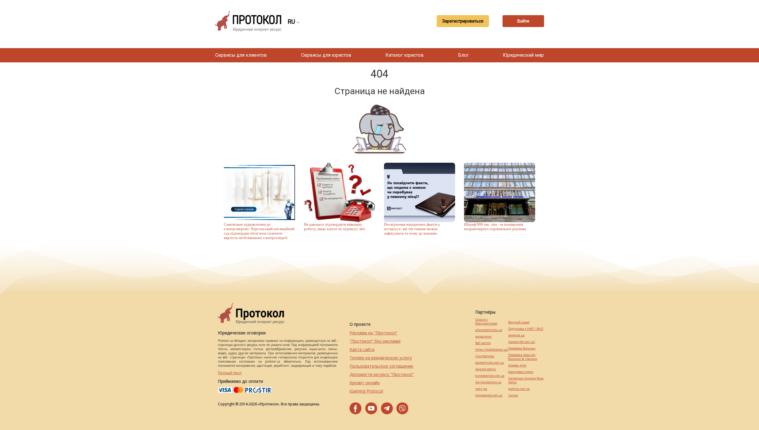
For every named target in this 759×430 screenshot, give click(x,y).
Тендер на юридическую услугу (381, 358)
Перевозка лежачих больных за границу (522, 357)
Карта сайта (362, 349)
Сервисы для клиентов (241, 55)
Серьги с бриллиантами (486, 321)
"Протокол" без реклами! (375, 341)
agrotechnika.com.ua (489, 363)
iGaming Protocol (366, 391)
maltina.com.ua (519, 389)
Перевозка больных (521, 348)
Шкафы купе (517, 365)
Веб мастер (483, 343)
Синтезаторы (484, 356)
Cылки (513, 395)
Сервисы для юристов (326, 55)
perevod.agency (485, 369)
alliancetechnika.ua (488, 330)
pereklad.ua (516, 335)
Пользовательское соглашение (381, 366)
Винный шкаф (518, 322)
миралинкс (483, 337)
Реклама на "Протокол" (374, 333)
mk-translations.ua (488, 382)
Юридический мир (523, 55)
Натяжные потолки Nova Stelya (525, 380)
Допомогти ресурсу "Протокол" (382, 374)
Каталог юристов (404, 55)
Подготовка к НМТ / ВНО (525, 329)
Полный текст (230, 372)
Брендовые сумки (520, 372)
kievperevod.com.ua (488, 395)
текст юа (481, 389)
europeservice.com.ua (489, 376)
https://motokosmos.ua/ (491, 350)
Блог (463, 55)
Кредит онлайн (365, 382)
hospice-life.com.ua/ (521, 342)
